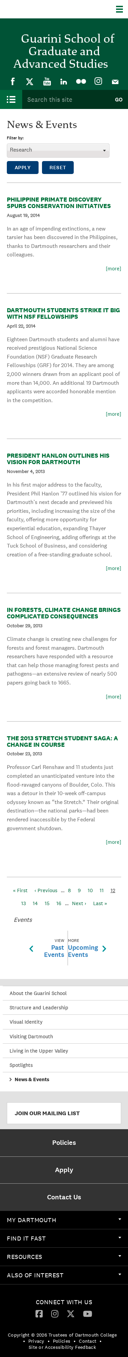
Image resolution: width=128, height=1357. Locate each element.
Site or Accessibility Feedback (62, 1347)
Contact (87, 1341)
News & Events (32, 1079)
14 (35, 903)
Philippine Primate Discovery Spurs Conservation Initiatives (59, 202)
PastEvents (54, 948)
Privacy (36, 1341)
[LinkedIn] (64, 81)
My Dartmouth (31, 1220)
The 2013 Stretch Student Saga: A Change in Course (62, 741)
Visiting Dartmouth (31, 1036)
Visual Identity (26, 1022)
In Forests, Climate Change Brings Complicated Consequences (64, 613)
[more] (113, 268)
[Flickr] (81, 81)
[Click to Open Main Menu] (11, 99)
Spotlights (21, 1065)
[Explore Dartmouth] (122, 9)
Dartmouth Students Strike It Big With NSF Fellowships (63, 313)
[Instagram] (98, 81)
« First (20, 890)
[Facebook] (13, 81)
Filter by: (15, 138)
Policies (61, 1341)
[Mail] (115, 81)
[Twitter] (30, 81)
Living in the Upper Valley (39, 1050)
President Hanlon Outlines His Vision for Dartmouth (58, 459)
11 (102, 890)
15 (47, 903)
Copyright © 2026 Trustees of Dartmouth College (62, 1335)
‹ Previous (45, 890)
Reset (57, 167)
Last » (100, 903)
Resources (24, 1257)
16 (58, 903)
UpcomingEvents (83, 948)
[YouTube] (47, 81)
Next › (79, 903)
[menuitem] (13, 81)
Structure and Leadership (39, 1007)
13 (23, 903)
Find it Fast (26, 1238)
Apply (23, 167)
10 (90, 890)
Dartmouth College (40, 9)
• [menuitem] (24, 1341)
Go (119, 99)
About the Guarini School (38, 993)
